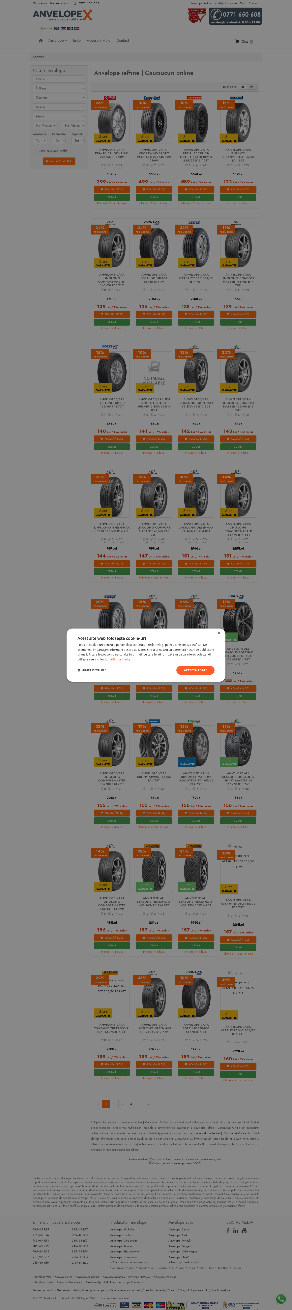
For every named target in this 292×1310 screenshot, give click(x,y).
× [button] (219, 632)
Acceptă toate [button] (195, 670)
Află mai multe (120, 659)
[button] (91, 670)
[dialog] (146, 654)
